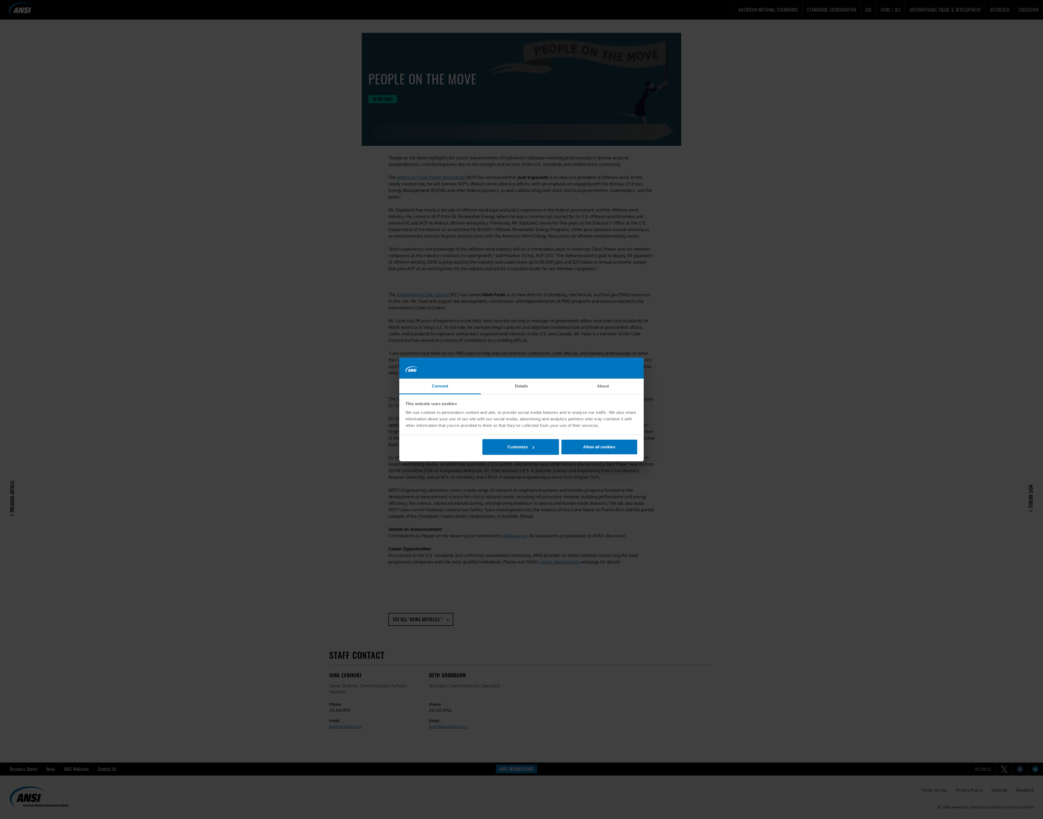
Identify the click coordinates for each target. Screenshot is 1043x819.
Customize (517, 447)
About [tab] (603, 386)
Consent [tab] (440, 386)
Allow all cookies (599, 447)
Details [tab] (521, 386)
